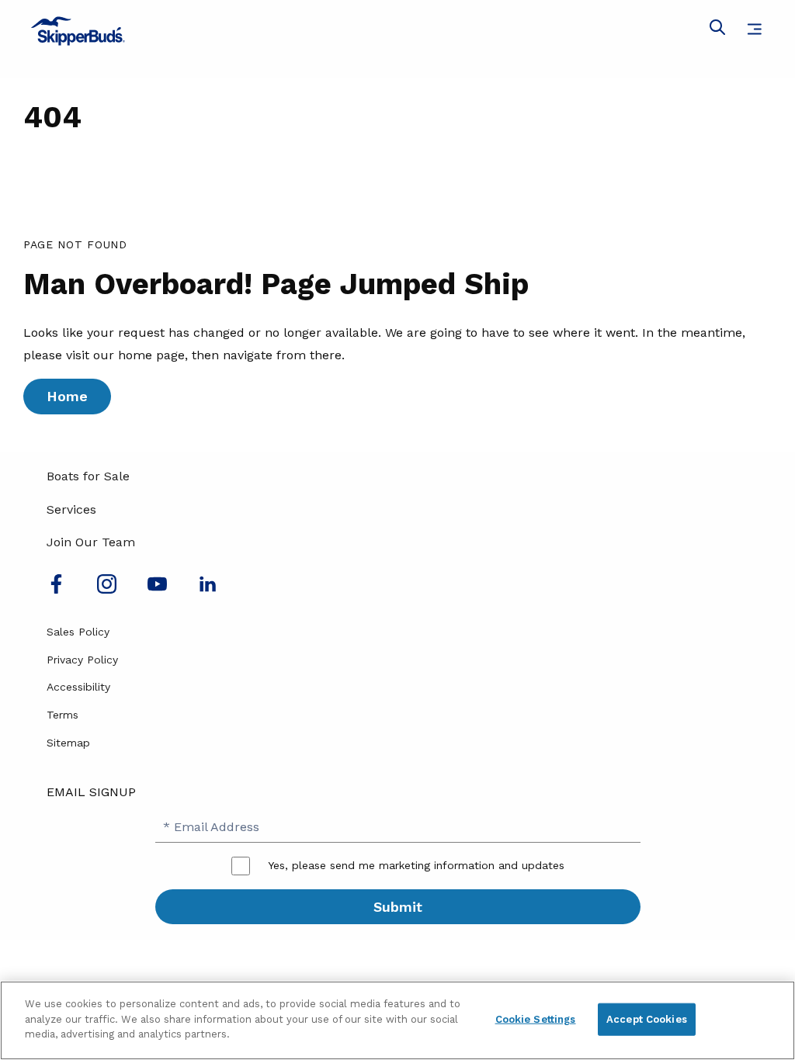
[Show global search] (717, 30)
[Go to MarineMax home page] (397, 31)
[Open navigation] (754, 29)
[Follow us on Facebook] (56, 589)
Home (67, 396)
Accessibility (78, 687)
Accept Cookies (646, 1019)
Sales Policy (78, 631)
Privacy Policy (82, 659)
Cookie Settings (535, 1019)
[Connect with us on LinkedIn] (207, 589)
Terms (62, 714)
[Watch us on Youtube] (157, 589)
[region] (397, 1020)
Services (71, 509)
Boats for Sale (88, 476)
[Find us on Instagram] (106, 589)
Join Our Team (91, 542)
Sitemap (68, 742)
